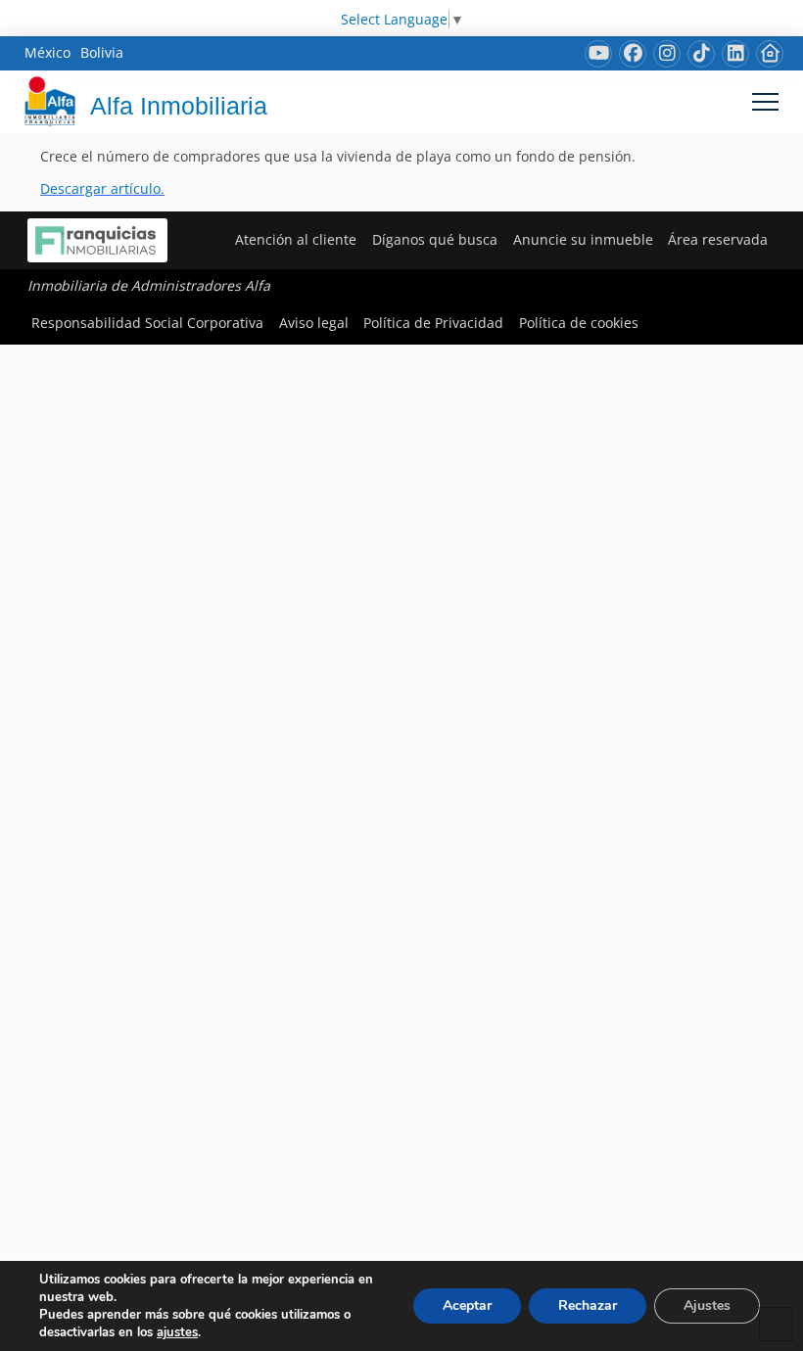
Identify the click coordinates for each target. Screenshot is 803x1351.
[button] (765, 101)
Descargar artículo (100, 188)
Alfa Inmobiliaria (178, 105)
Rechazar (587, 1305)
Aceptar (467, 1305)
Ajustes (707, 1305)
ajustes (177, 1332)
